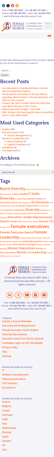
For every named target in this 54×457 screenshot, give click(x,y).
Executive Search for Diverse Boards (23, 338)
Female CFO (46, 221)
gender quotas (12, 241)
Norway (3, 244)
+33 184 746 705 (17, 13)
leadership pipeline (32, 241)
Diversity (32, 209)
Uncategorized (9, 150)
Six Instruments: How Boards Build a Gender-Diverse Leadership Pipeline (25, 90)
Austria (6, 401)
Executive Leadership (23, 217)
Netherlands (9, 428)
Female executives (29, 226)
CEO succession (24, 203)
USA (4, 449)
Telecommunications (14, 379)
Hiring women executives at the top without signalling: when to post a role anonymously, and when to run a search (27, 97)
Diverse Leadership (15, 210)
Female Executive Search (17, 232)
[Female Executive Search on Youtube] (27, 295)
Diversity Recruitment (14, 334)
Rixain (39, 244)
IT (3, 370)
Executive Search (10, 132)
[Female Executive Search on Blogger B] (35, 295)
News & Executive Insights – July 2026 (21, 109)
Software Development (15, 374)
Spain (5, 436)
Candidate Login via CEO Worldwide (22, 343)
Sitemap (6, 356)
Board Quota (46, 189)
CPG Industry (9, 383)
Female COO (5, 227)
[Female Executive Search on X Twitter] (18, 295)
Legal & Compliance (17, 144)
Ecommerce (9, 387)
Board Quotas (5, 194)
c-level (15, 194)
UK (3, 445)
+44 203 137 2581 (37, 10)
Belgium (6, 406)
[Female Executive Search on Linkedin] (9, 295)
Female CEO (16, 221)
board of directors (33, 189)
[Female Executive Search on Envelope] (44, 295)
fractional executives (28, 238)
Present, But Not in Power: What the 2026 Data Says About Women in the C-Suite (26, 105)
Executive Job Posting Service (18, 325)
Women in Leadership (13, 138)
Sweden (6, 441)
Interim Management (18, 135)
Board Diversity (15, 141)
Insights (6, 129)
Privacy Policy (10, 347)
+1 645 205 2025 (15, 10)
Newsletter (7, 147)
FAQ (4, 351)
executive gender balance (23, 213)
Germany (7, 414)
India (5, 419)
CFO (51, 203)
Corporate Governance (26, 205)
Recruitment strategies (24, 244)
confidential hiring (7, 206)
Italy (20, 241)
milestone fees (48, 241)
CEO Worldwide (39, 202)
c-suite (23, 194)
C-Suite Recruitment (25, 198)
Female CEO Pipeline (30, 222)
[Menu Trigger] (49, 35)
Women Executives (21, 248)
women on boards (13, 256)
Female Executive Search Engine (20, 330)
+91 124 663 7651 (42, 13)
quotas (9, 244)
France (6, 410)
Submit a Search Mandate (16, 321)
